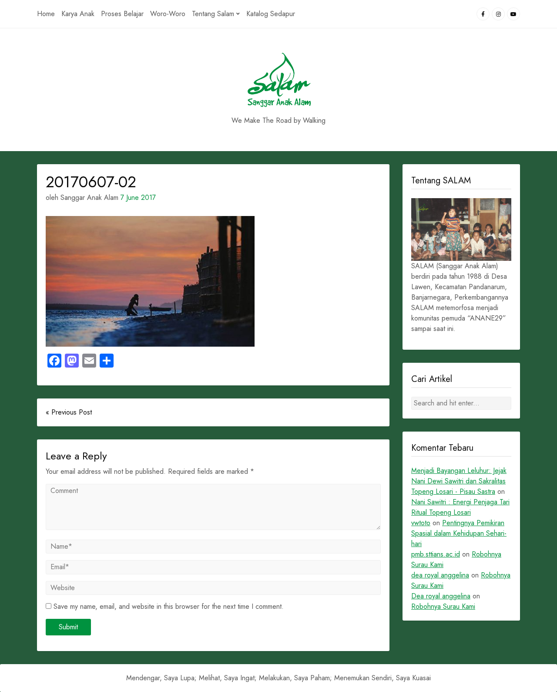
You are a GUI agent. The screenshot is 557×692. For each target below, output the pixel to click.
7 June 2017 (138, 197)
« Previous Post (69, 412)
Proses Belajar (122, 14)
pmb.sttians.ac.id (435, 554)
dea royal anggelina (440, 575)
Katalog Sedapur (270, 14)
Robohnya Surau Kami (443, 606)
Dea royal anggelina (440, 596)
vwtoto (420, 523)
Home (46, 14)
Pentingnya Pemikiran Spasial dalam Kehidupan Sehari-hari (459, 533)
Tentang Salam (213, 14)
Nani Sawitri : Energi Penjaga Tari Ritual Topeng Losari (460, 507)
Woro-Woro (167, 14)
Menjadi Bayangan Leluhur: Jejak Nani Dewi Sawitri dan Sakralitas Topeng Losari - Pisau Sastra (459, 481)
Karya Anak (77, 14)
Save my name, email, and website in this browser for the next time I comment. (169, 606)
